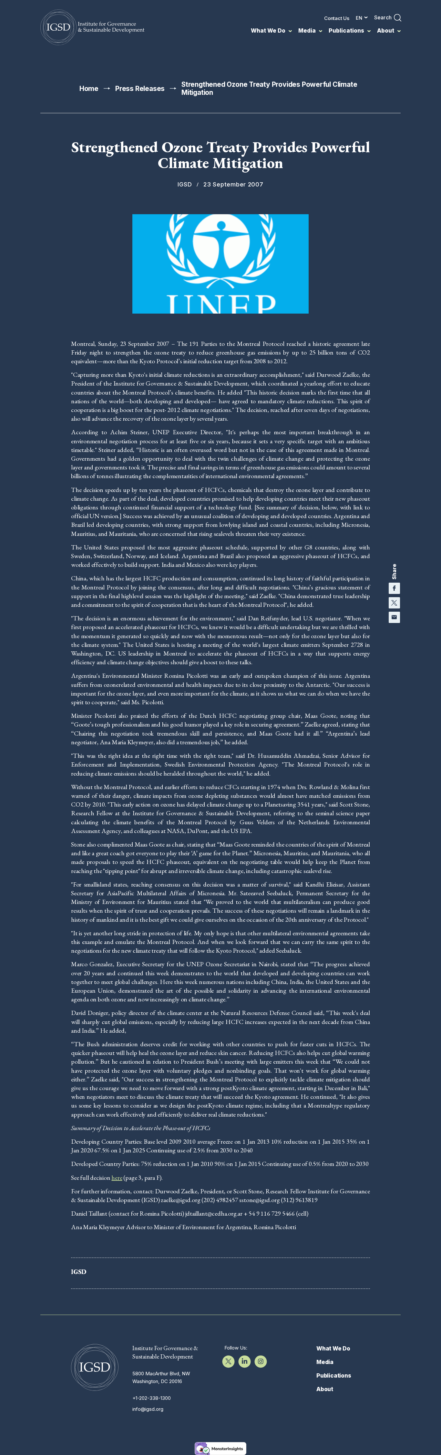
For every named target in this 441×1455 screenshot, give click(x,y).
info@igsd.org (147, 1409)
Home (88, 89)
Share (394, 571)
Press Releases (140, 89)
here (116, 1177)
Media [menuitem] (307, 30)
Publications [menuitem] (346, 30)
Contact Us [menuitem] (336, 18)
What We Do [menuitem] (268, 30)
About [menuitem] (385, 30)
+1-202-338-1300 (151, 1398)
